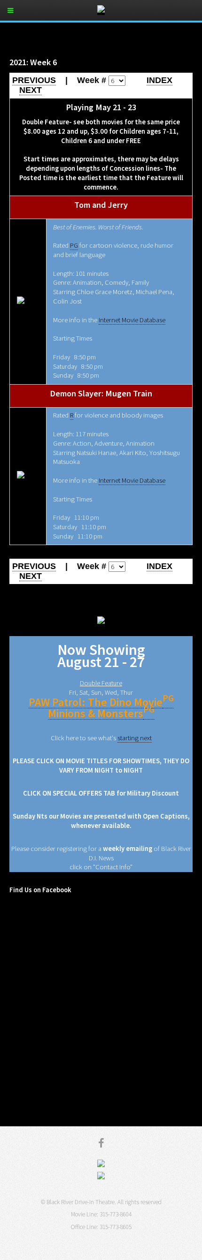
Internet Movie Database (132, 320)
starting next (134, 738)
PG (74, 245)
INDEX (159, 80)
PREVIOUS (34, 80)
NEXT (30, 90)
